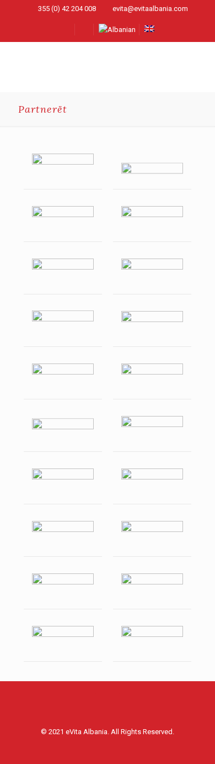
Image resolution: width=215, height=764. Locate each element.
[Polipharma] (152, 431)
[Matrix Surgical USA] (152, 641)
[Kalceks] (63, 641)
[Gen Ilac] (63, 431)
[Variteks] (152, 588)
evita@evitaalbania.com (150, 8)
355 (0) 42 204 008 (67, 8)
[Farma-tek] (152, 536)
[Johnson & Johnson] (63, 169)
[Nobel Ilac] (63, 274)
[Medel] (63, 536)
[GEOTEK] (63, 588)
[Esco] (152, 483)
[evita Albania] (107, 67)
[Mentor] (152, 378)
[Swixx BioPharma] (152, 169)
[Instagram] (115, 747)
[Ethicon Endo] (63, 378)
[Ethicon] (152, 326)
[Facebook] (100, 747)
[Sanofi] (63, 221)
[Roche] (63, 326)
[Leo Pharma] (152, 221)
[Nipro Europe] (152, 274)
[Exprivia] (63, 483)
